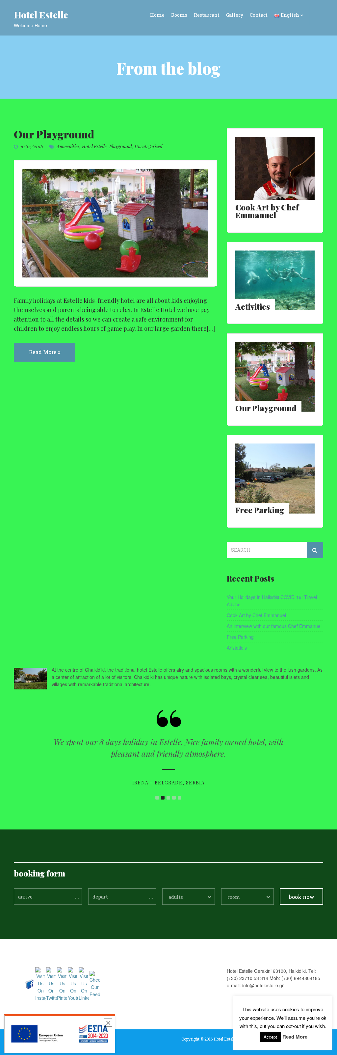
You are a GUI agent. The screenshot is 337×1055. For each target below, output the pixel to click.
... (77, 896)
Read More (294, 1036)
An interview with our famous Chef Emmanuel (274, 626)
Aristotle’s (237, 647)
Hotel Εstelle (41, 15)
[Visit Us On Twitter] (51, 983)
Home (157, 15)
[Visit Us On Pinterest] (62, 983)
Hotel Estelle (94, 146)
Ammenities (68, 146)
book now (301, 896)
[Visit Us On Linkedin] (83, 983)
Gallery (234, 15)
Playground (120, 146)
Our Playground (54, 134)
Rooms (179, 15)
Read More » (44, 351)
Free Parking (240, 637)
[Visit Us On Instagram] (40, 983)
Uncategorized (149, 146)
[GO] (315, 550)
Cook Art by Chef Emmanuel (256, 615)
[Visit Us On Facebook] (29, 983)
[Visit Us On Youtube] (72, 983)
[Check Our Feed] (94, 983)
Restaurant (207, 15)
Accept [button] (270, 1037)
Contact (259, 15)
